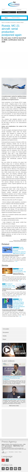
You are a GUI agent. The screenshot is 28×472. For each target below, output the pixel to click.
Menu (6, 17)
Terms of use (4, 452)
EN (3, 460)
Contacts (16, 451)
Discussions (13, 22)
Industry (18, 22)
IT (7, 460)
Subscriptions (11, 451)
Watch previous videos (14, 405)
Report (22, 22)
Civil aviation (7, 22)
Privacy (20, 451)
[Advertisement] (14, 63)
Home (3, 22)
